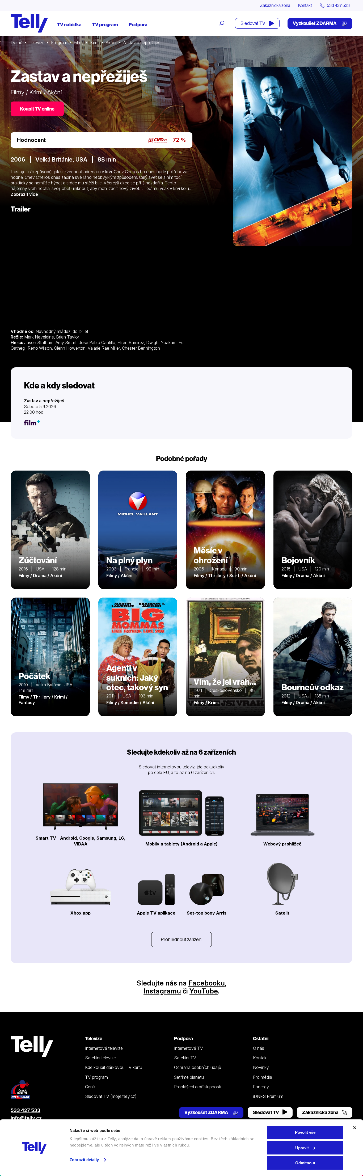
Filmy (79, 42)
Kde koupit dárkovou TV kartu (113, 1067)
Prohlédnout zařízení (181, 939)
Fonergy (261, 1086)
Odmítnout (305, 1163)
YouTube (203, 991)
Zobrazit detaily (84, 1159)
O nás (258, 1048)
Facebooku (206, 983)
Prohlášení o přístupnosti (197, 1086)
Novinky (261, 1067)
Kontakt (305, 5)
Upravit (302, 1147)
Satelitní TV (185, 1057)
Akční (111, 42)
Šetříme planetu (189, 1077)
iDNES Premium (268, 1096)
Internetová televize (104, 1048)
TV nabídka (69, 25)
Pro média (262, 1077)
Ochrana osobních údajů (197, 1067)
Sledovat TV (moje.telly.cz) (111, 1096)
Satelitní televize (100, 1057)
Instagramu (162, 991)
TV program (105, 25)
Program (59, 42)
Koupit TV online (37, 109)
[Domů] (29, 23)
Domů (16, 42)
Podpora (138, 25)
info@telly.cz (26, 1118)
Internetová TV (188, 1048)
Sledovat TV (253, 23)
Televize (37, 42)
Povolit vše (305, 1132)
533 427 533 (25, 1110)
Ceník (90, 1086)
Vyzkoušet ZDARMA (315, 23)
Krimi (94, 42)
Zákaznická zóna (275, 5)
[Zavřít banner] (355, 1128)
